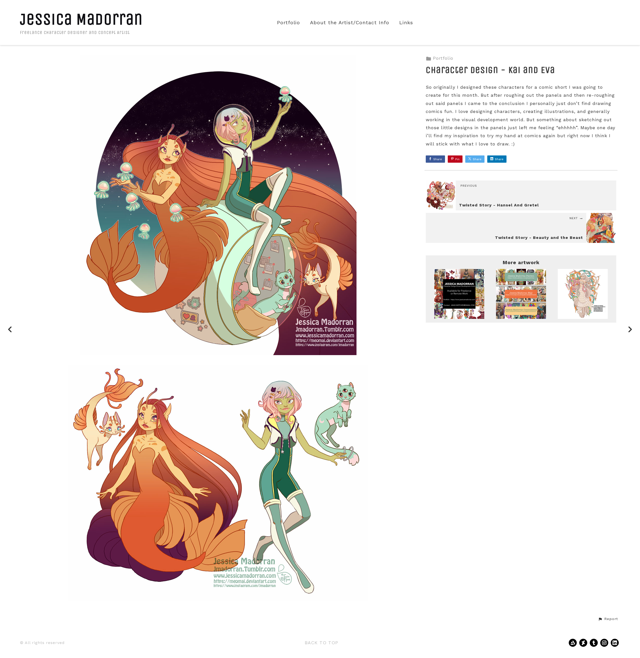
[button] (608, 619)
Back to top (321, 642)
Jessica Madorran (81, 19)
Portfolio (288, 22)
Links (406, 22)
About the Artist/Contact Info (349, 22)
